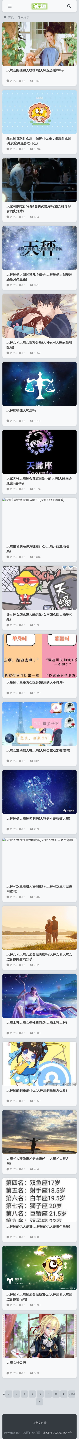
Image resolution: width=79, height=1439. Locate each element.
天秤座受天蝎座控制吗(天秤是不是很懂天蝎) (38, 818)
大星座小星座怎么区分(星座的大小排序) (35, 682)
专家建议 (23, 17)
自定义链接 (39, 1422)
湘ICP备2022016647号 (57, 1432)
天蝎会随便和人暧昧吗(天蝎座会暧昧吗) (35, 70)
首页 (11, 17)
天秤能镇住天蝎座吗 (21, 410)
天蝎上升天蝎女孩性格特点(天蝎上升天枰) (36, 1022)
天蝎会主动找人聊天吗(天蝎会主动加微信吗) (38, 750)
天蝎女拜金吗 (16, 1362)
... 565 (71, 1394)
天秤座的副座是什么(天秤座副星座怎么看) (36, 1090)
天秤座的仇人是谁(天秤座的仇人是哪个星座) (38, 1226)
